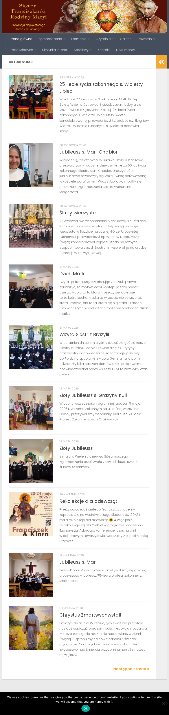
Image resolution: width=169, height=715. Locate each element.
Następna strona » (131, 669)
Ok (86, 708)
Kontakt (104, 49)
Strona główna (20, 38)
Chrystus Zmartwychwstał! (90, 615)
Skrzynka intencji (55, 49)
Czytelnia (103, 38)
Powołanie (146, 38)
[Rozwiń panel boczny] (161, 62)
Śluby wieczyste (77, 213)
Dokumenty (125, 49)
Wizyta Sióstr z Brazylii (84, 334)
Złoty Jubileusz (76, 448)
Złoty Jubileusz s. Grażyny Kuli (93, 395)
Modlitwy (81, 49)
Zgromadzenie (50, 38)
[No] (163, 703)
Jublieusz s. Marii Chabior (88, 152)
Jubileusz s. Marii (78, 562)
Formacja (78, 38)
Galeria (126, 38)
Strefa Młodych (21, 49)
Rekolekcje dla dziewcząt (88, 501)
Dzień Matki (72, 273)
